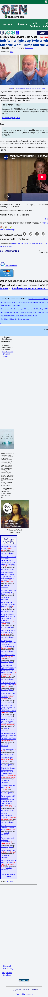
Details (38, 88)
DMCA (43, 88)
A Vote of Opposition (7, 749)
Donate (4, 288)
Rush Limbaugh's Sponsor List (11, 305)
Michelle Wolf (15, 243)
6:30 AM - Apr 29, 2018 (11, 117)
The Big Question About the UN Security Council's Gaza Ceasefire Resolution (8, 643)
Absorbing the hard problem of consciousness (7, 840)
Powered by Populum (24, 994)
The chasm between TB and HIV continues (8, 861)
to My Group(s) (6, 246)
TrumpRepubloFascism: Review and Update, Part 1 (8, 827)
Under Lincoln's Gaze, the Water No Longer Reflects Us (8, 695)
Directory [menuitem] (21, 24)
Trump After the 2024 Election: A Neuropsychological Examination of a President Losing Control (8, 800)
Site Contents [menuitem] (35, 24)
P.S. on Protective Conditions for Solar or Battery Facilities (8, 604)
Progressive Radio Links (7, 973)
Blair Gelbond (6, 788)
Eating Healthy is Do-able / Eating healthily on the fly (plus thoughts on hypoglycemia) (8, 618)
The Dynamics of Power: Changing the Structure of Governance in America (8, 708)
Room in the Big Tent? (8, 850)
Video (40, 243)
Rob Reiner (24, 243)
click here (10, 881)
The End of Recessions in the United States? (8, 631)
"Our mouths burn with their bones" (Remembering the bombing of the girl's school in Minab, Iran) (8, 560)
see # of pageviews (7, 553)
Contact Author (11, 266)
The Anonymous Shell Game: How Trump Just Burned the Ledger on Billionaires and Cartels (8, 736)
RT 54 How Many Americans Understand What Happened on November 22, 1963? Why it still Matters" (8, 668)
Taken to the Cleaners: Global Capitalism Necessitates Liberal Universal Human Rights (8, 771)
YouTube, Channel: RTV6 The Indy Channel (25, 88)
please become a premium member (7, 353)
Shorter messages (7, 758)
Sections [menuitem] (7, 24)
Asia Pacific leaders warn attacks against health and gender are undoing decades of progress (8, 576)
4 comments (29, 48)
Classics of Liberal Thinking (7, 967)
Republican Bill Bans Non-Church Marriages (15, 319)
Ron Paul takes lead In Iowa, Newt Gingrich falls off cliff (19, 316)
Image (11, 88)
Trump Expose (33, 243)
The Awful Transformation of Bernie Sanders (7, 815)
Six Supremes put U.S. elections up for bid (8, 683)
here (11, 52)
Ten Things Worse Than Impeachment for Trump (8, 592)
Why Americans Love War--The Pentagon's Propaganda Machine (8, 721)
